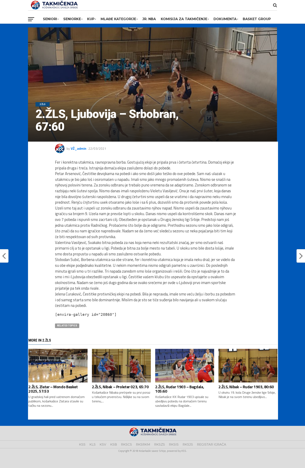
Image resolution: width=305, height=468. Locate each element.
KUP (90, 19)
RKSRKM (143, 444)
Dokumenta (225, 19)
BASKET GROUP (257, 19)
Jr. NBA (149, 19)
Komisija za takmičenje (184, 19)
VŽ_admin (78, 148)
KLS (92, 444)
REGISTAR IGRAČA (211, 444)
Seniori (50, 19)
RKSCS (126, 444)
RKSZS (159, 444)
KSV (103, 444)
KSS (82, 444)
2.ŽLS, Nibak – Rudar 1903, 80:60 (246, 387)
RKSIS (174, 444)
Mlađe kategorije (118, 19)
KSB (113, 444)
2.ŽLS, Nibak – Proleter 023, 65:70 (120, 387)
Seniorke (72, 19)
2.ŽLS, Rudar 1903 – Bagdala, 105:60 (179, 389)
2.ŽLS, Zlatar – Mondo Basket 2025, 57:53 (53, 389)
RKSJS (188, 444)
